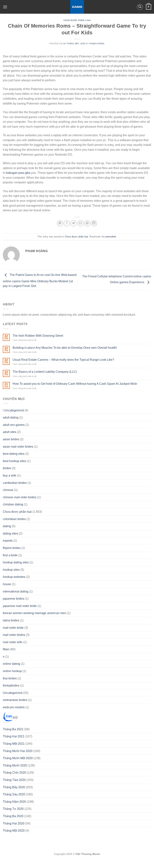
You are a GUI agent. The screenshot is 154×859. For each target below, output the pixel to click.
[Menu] (5, 6)
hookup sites (11, 569)
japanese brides (13, 598)
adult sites (9, 432)
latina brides (11, 620)
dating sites (10, 533)
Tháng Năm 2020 (14, 801)
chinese (8, 490)
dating (7, 526)
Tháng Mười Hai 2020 (17, 751)
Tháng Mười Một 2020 (18, 758)
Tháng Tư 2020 (13, 808)
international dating (15, 591)
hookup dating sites (16, 562)
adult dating (10, 417)
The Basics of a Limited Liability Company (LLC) (45, 371)
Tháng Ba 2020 (13, 816)
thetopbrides (11, 685)
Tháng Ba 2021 (13, 729)
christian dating (13, 504)
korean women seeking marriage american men (34, 613)
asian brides (11, 439)
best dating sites (13, 453)
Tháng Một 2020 (14, 830)
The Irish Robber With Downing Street (38, 335)
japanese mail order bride (20, 606)
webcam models (14, 707)
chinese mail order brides (19, 497)
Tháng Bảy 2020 (14, 787)
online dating (11, 663)
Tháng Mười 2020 (15, 765)
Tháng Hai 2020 (13, 823)
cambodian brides (15, 482)
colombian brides (14, 519)
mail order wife (12, 642)
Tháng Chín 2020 (14, 772)
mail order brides (14, 634)
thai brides (10, 678)
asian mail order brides (18, 446)
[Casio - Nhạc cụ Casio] (77, 7)
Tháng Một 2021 (14, 743)
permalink (111, 236)
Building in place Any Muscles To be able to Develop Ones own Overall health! (65, 347)
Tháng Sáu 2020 (14, 794)
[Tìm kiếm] (140, 7)
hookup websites (14, 576)
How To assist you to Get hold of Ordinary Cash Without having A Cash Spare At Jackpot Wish (75, 383)
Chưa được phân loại (77, 20)
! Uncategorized (13, 410)
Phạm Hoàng (97, 43)
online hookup (12, 671)
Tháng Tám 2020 (14, 779)
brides (7, 468)
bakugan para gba (18, 172)
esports (8, 540)
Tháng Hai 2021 (13, 736)
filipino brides (12, 548)
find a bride (10, 555)
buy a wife (9, 475)
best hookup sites (14, 461)
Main (6, 649)
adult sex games (14, 424)
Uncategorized (12, 692)
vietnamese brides (15, 700)
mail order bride (13, 627)
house (7, 584)
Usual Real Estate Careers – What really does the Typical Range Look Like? (63, 359)
